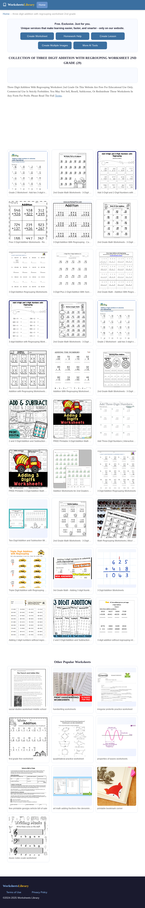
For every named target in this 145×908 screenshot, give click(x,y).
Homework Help (73, 36)
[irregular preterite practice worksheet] (116, 687)
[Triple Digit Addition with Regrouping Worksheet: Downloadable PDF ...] (28, 576)
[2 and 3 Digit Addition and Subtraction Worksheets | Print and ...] (28, 419)
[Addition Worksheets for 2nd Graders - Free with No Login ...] (72, 474)
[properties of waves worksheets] (116, 736)
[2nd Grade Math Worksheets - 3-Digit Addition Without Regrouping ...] (116, 220)
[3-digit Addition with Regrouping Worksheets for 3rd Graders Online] (28, 327)
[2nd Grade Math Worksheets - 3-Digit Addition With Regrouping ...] (116, 369)
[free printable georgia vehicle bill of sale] (28, 795)
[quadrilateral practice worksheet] (72, 742)
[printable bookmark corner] (116, 786)
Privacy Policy (39, 892)
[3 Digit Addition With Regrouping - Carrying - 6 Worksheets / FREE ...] (72, 229)
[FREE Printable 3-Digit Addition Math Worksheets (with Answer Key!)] (72, 419)
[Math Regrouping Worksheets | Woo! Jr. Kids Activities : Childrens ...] (116, 528)
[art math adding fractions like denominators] (72, 786)
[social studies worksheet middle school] (28, 692)
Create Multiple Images (55, 45)
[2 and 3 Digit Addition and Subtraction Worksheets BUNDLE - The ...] (72, 618)
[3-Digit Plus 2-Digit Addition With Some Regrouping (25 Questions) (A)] (72, 276)
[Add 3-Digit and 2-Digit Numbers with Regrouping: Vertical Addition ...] (116, 178)
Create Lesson (108, 36)
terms (58, 95)
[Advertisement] (72, 125)
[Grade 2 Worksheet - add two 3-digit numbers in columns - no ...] (116, 325)
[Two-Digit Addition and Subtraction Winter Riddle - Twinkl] (28, 518)
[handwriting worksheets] (72, 687)
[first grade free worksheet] (28, 741)
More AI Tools (90, 45)
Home (42, 4)
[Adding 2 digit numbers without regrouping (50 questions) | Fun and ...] (28, 626)
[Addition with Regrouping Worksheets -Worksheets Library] (28, 375)
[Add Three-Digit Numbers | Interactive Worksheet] (116, 425)
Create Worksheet (37, 36)
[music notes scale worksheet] (28, 844)
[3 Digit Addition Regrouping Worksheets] (28, 276)
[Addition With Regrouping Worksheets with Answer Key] (72, 377)
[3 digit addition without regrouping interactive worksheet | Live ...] (116, 626)
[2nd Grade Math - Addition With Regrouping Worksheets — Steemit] (116, 276)
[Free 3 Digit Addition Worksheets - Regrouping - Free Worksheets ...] (28, 226)
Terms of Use (13, 892)
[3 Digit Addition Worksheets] (116, 568)
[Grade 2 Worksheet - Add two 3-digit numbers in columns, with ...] (28, 176)
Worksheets (16, 886)
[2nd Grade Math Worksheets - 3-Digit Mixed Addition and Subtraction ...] (72, 319)
